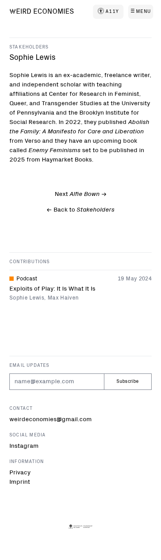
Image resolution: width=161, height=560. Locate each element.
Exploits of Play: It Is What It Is (52, 289)
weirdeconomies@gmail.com (50, 419)
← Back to (80, 210)
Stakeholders (28, 47)
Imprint (19, 482)
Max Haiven (63, 298)
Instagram (24, 446)
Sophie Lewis (26, 298)
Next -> (81, 194)
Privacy (19, 473)
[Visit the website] (81, 526)
